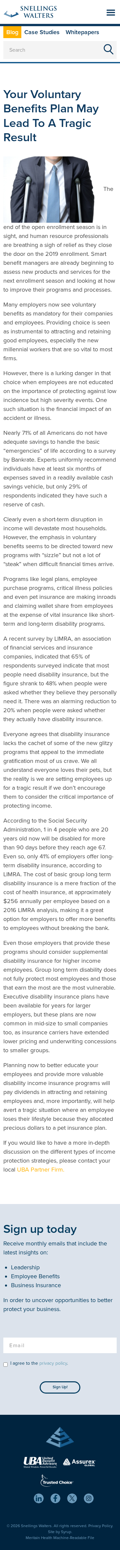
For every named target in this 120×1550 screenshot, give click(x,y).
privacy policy (53, 1363)
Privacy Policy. (100, 1525)
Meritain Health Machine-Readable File (60, 1537)
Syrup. (66, 1531)
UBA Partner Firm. (40, 1169)
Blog (12, 32)
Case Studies (42, 32)
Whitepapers (82, 32)
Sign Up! (60, 1387)
